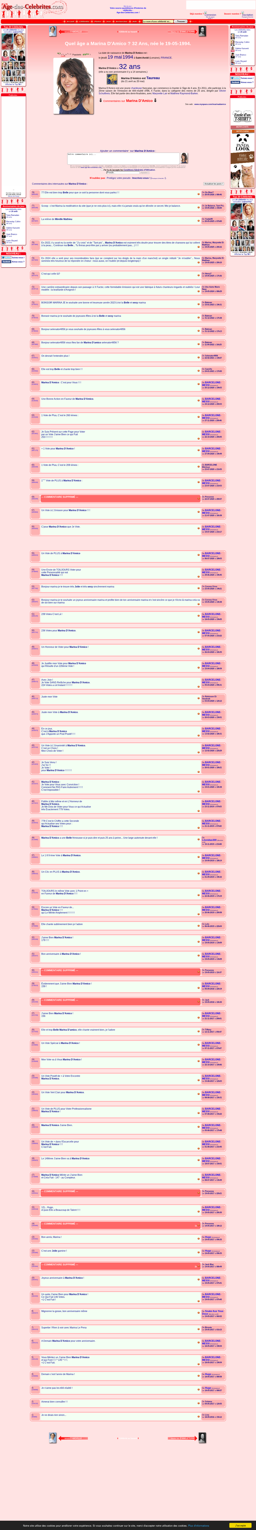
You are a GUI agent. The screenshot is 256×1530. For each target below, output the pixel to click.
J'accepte (240, 1525)
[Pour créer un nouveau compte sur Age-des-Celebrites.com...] (247, 15)
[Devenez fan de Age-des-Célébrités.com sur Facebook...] (6, 261)
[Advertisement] (221, 4)
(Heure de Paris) (13, 196)
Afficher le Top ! (13, 84)
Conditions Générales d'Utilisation (139, 170)
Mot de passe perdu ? (210, 17)
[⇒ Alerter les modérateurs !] (198, 195)
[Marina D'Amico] (184, 164)
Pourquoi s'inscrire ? (247, 17)
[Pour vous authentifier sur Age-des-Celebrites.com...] (210, 15)
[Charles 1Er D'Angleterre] (203, 36)
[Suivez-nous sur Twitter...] (6, 257)
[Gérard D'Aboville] (53, 36)
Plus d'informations (198, 1525)
